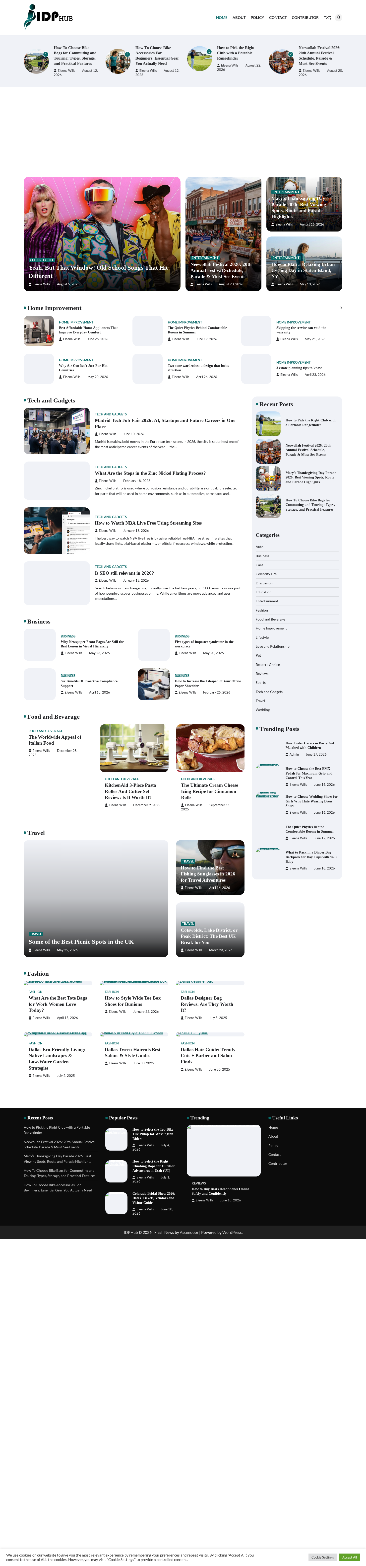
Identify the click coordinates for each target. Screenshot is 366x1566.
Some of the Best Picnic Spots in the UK (81, 941)
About (239, 17)
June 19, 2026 (206, 339)
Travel (36, 934)
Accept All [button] (349, 1557)
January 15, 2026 (136, 580)
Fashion (36, 992)
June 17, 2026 (316, 754)
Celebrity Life (42, 260)
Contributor (305, 17)
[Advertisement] (183, 132)
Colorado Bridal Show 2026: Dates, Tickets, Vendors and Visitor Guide (153, 1198)
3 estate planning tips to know (299, 368)
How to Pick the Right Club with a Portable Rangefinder (235, 53)
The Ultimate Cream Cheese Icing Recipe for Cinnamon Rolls (209, 791)
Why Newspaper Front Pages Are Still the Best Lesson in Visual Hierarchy (92, 644)
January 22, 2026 (146, 1012)
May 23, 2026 (99, 653)
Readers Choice (268, 664)
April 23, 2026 (315, 375)
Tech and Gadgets (111, 414)
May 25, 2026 (67, 950)
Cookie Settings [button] (322, 1557)
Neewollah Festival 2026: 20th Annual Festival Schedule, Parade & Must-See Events (221, 270)
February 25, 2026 (216, 692)
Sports (261, 682)
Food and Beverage (46, 731)
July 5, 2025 (218, 1018)
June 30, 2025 (143, 1063)
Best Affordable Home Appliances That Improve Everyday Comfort (88, 330)
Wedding (263, 709)
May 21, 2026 (315, 339)
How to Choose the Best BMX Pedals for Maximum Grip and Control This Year (309, 773)
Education (263, 592)
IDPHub (131, 1232)
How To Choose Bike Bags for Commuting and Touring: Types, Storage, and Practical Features (310, 504)
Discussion (264, 583)
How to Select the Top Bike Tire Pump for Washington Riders (152, 1134)
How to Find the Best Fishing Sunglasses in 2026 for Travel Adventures (208, 874)
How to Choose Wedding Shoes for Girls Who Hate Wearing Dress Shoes (312, 801)
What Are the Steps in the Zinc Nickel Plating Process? (150, 473)
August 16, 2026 (312, 224)
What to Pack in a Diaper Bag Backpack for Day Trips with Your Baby (311, 856)
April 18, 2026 (99, 692)
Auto (259, 546)
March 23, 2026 (221, 950)
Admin (294, 754)
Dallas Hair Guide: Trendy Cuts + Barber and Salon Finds (208, 1056)
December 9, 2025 (146, 805)
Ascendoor (189, 1232)
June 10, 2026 (133, 434)
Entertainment (205, 258)
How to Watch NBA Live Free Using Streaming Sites (148, 523)
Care (259, 564)
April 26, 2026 (206, 377)
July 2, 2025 (66, 1076)
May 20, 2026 (97, 377)
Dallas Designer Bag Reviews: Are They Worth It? (207, 1004)
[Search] (338, 17)
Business (68, 636)
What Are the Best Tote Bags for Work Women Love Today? (58, 1004)
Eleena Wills (66, 71)
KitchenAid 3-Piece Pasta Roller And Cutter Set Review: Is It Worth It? (130, 791)
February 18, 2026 (136, 481)
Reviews (262, 673)
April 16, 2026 (219, 888)
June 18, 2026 (324, 868)
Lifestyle (262, 637)
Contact (278, 17)
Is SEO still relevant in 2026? (124, 573)
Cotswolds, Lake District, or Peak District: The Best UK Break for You (209, 936)
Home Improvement (76, 322)
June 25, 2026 (97, 339)
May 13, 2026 (310, 284)
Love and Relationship (273, 646)
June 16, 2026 (324, 784)
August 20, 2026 (231, 284)
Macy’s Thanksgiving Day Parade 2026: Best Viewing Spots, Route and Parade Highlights (311, 477)
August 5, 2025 (68, 284)
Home (222, 17)
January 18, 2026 (136, 531)
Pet (258, 655)
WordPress (232, 1232)
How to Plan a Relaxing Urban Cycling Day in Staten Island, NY (303, 270)
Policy (257, 17)
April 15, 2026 (67, 1018)
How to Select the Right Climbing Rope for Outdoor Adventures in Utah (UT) (153, 1166)
